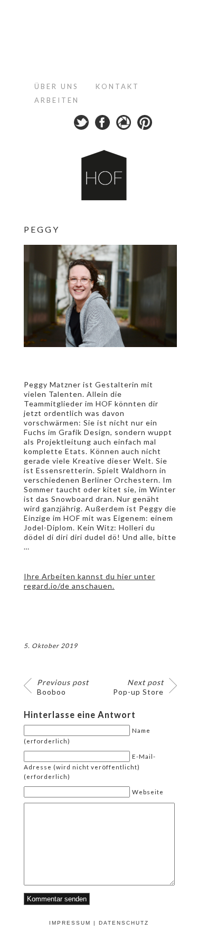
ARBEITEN (56, 100)
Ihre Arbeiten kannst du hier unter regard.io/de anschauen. (89, 581)
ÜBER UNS (56, 86)
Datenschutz (124, 923)
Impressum (70, 923)
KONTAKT (117, 86)
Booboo (63, 687)
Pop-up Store (138, 687)
